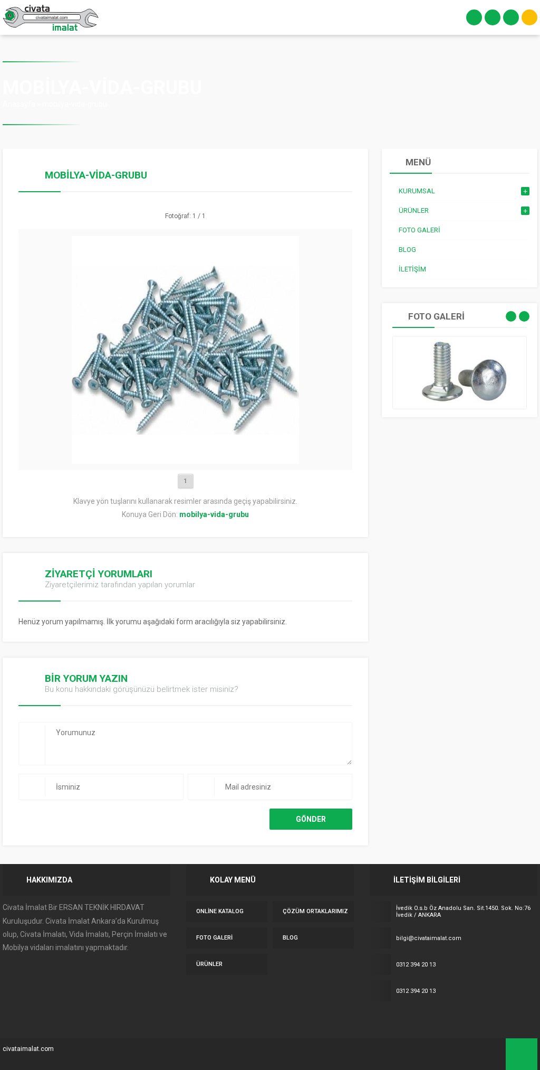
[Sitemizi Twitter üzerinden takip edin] (389, 1017)
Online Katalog (220, 911)
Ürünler (209, 964)
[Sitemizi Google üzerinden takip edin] (404, 1017)
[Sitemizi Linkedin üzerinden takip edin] (434, 1017)
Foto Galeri (214, 937)
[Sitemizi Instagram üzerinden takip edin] (419, 1017)
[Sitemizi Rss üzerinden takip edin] (478, 1017)
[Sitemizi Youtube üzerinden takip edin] (448, 1017)
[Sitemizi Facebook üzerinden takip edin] (375, 1017)
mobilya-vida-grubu (74, 104)
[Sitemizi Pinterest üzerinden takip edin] (463, 1017)
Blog (290, 937)
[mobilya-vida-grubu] (185, 459)
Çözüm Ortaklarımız (315, 911)
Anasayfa (19, 104)
